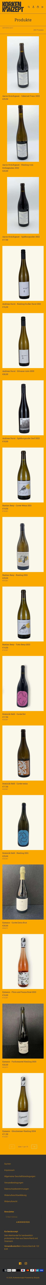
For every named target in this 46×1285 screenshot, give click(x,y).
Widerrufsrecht (10, 1201)
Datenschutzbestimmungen (16, 1189)
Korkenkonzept (19, 1278)
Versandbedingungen (13, 1182)
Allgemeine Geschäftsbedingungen (19, 1176)
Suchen (7, 1164)
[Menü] (42, 6)
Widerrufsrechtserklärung (15, 1195)
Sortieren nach (7, 28)
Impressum (9, 1170)
